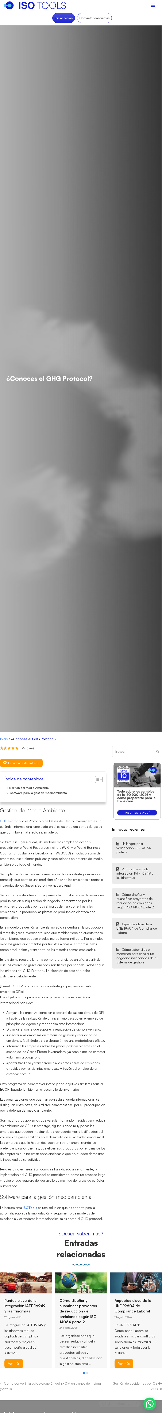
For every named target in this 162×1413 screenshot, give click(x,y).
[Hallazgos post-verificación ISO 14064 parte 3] (120, 1283)
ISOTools (30, 1208)
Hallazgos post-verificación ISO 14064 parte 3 (133, 848)
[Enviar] (157, 751)
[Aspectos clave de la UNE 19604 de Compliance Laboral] (81, 1282)
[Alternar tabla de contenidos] (96, 779)
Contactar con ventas (94, 18)
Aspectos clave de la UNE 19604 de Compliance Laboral (136, 928)
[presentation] (2, 1374)
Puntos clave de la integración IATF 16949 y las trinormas (134, 873)
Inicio (4, 739)
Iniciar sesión (64, 18)
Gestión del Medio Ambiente (29, 787)
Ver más (69, 1363)
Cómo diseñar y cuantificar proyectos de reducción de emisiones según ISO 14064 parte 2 (135, 900)
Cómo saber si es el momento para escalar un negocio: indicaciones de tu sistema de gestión (137, 955)
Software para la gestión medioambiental (39, 793)
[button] (84, 1373)
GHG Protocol (10, 821)
